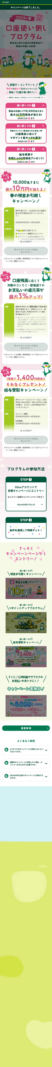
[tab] (26, 241)
